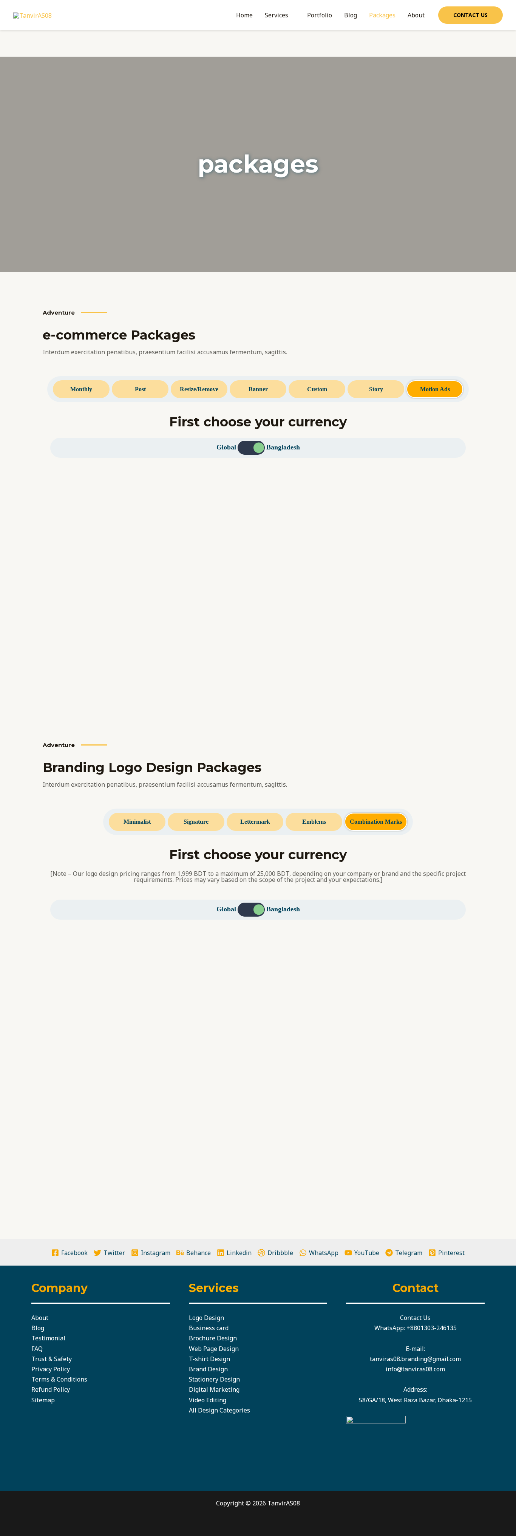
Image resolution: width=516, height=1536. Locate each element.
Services (276, 15)
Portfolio (319, 15)
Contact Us (415, 1318)
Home (244, 15)
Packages (382, 15)
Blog (350, 15)
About (416, 15)
